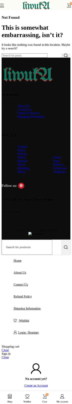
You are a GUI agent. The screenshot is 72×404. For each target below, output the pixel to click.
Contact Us (25, 109)
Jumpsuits (59, 171)
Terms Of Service (29, 113)
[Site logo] (36, 11)
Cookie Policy (22, 148)
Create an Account (36, 385)
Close (5, 350)
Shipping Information (31, 116)
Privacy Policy (22, 155)
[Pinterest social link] (21, 186)
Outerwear (60, 168)
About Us (24, 106)
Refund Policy (22, 162)
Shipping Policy (23, 169)
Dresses (58, 164)
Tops (56, 161)
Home (57, 157)
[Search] (65, 55)
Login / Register (28, 332)
